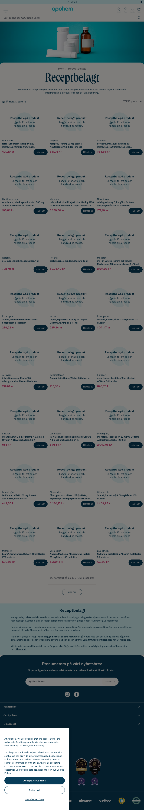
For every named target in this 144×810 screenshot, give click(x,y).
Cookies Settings (34, 799)
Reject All (34, 790)
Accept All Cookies (34, 780)
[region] (34, 769)
